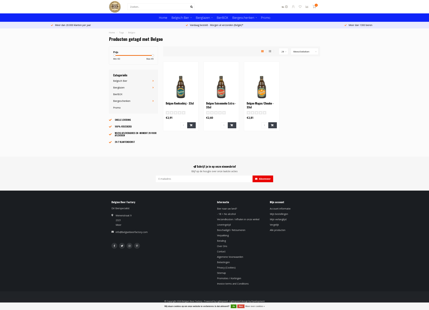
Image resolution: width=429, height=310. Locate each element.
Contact (221, 251)
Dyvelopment (258, 301)
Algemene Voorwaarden (230, 256)
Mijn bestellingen (279, 214)
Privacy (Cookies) (226, 267)
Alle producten (277, 230)
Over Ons (222, 246)
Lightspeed (222, 301)
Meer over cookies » (255, 306)
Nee (241, 306)
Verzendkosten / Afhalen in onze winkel (238, 219)
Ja (233, 306)
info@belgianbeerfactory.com (132, 232)
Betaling (221, 240)
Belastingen (223, 262)
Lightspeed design (238, 301)
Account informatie (280, 208)
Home (163, 18)
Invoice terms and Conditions (233, 283)
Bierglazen (203, 18)
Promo (265, 18)
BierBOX (222, 18)
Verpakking (223, 235)
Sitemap (221, 272)
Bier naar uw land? (227, 208)
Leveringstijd (224, 224)
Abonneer (264, 178)
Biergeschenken (243, 18)
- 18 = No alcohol (226, 214)
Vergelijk (274, 224)
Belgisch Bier (180, 18)
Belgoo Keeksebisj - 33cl (180, 103)
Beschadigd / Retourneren (231, 230)
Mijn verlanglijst (278, 219)
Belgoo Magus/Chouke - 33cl (260, 105)
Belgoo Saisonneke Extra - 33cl (221, 105)
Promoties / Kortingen (229, 278)
